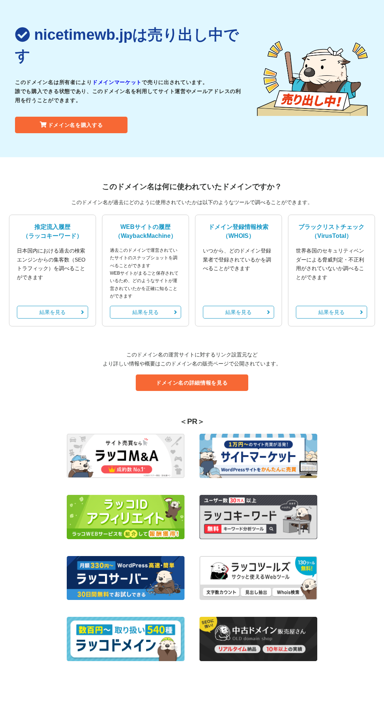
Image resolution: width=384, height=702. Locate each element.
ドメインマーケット (117, 82)
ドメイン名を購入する (75, 125)
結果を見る (52, 312)
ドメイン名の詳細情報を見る (192, 383)
